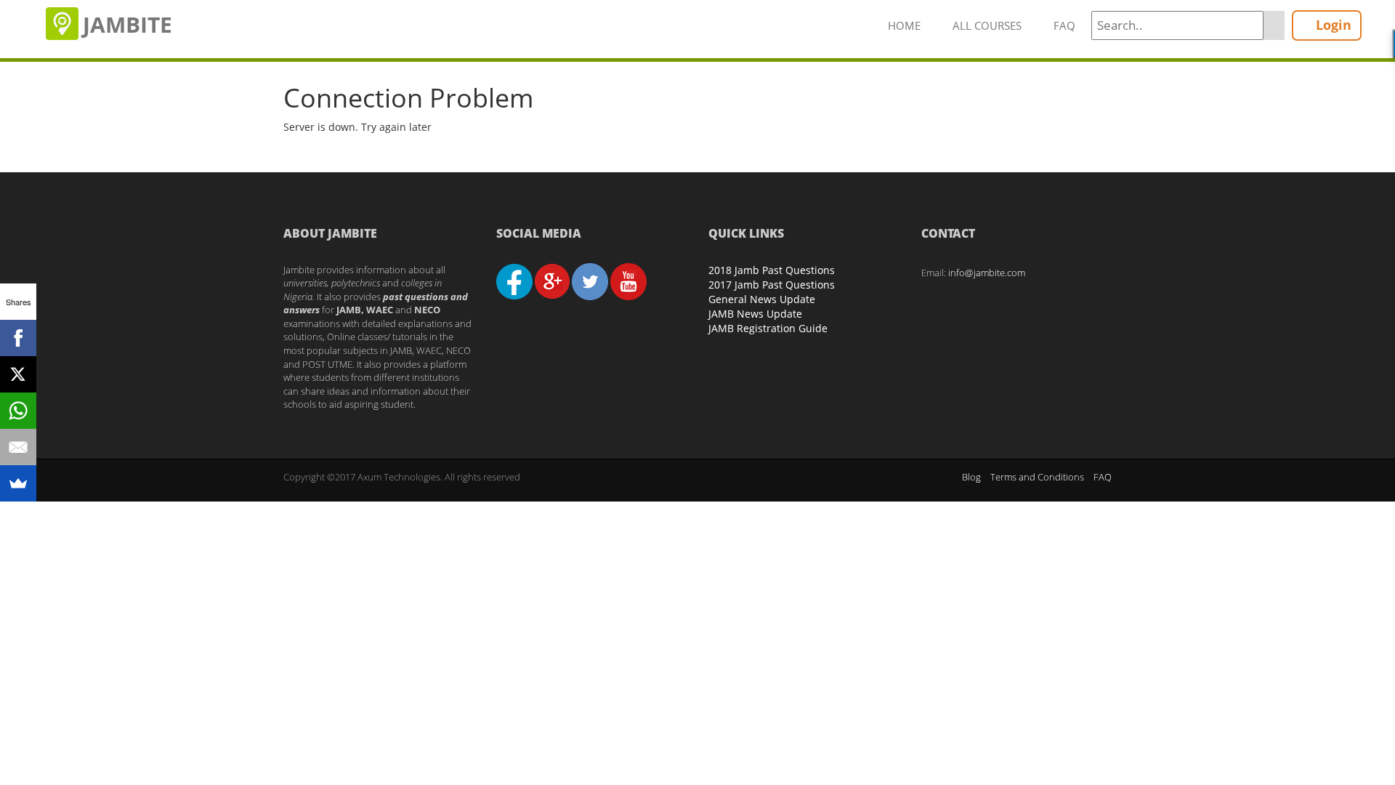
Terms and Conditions (1037, 476)
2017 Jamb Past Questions (771, 284)
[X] (18, 374)
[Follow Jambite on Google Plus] (552, 280)
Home (904, 25)
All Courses (987, 25)
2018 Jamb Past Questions (771, 270)
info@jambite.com (986, 272)
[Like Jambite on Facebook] (514, 280)
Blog (971, 476)
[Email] (18, 447)
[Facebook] (18, 338)
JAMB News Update (755, 314)
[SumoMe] (18, 483)
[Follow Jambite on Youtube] (628, 280)
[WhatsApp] (18, 410)
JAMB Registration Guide (768, 328)
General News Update (761, 299)
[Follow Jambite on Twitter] (590, 280)
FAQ (1064, 25)
